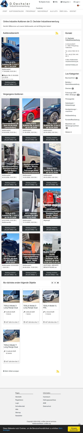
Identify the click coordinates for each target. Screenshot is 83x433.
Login (17, 403)
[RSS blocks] (57, 34)
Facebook (39, 8)
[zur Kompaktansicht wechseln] (52, 283)
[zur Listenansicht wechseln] (55, 283)
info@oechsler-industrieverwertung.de (71, 60)
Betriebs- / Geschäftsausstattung (72, 83)
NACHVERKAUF (43, 11)
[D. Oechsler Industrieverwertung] (15, 3)
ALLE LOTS (53, 11)
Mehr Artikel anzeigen (12, 371)
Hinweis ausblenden (74, 429)
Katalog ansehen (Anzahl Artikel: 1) (31, 274)
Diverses (69, 88)
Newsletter (18, 416)
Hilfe (16, 409)
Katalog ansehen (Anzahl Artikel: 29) (10, 139)
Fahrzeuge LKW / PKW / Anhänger (72, 94)
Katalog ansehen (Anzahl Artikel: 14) (10, 274)
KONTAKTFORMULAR (71, 65)
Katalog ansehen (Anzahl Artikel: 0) (52, 229)
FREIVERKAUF (31, 11)
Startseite (18, 397)
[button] (44, 2)
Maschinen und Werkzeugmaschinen (72, 126)
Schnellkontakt (20, 406)
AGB (44, 403)
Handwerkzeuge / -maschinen (71, 110)
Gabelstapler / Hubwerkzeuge (70, 104)
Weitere (68, 132)
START (5, 11)
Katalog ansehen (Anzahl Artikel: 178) (51, 274)
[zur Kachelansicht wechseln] (58, 283)
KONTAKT (73, 11)
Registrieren (19, 400)
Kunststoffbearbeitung (72, 120)
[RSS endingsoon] (58, 372)
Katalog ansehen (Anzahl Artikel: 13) (31, 184)
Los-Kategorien (72, 73)
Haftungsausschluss (49, 400)
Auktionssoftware (37, 423)
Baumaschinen (71, 78)
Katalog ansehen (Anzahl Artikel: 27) (10, 83)
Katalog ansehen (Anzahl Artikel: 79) (10, 184)
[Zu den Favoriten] (18, 322)
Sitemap (18, 412)
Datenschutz (47, 406)
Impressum (46, 397)
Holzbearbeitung (70, 115)
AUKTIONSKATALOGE (16, 11)
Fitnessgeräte (69, 99)
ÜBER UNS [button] (63, 11)
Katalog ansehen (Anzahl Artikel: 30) (52, 139)
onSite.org (47, 423)
